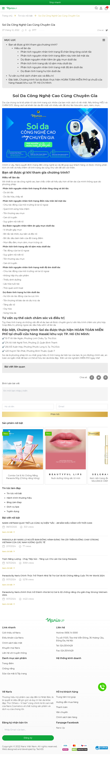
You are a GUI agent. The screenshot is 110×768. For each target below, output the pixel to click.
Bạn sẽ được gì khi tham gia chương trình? (33, 44)
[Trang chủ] (11, 8)
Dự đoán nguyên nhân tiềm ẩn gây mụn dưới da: (48, 59)
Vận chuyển (62, 712)
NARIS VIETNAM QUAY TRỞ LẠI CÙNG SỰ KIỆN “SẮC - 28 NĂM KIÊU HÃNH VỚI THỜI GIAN (47, 523)
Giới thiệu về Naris (11, 632)
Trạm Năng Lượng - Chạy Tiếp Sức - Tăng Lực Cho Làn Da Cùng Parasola (39, 559)
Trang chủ (7, 15)
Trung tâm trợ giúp (66, 697)
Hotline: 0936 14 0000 (67, 632)
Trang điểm (8, 663)
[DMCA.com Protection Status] (80, 749)
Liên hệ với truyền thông (14, 653)
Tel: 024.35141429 (64, 645)
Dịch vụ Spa (13, 506)
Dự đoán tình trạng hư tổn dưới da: (40, 71)
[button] (4, 455)
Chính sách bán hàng (66, 717)
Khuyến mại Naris (11, 648)
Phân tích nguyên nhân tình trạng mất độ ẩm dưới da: (51, 67)
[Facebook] (92, 377)
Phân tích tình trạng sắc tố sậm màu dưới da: (46, 63)
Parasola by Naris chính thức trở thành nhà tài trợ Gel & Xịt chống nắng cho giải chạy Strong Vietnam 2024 (54, 593)
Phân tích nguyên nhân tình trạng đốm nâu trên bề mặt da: (54, 55)
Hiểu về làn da (22, 48)
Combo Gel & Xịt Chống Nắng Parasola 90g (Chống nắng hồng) (23, 477)
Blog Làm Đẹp (14, 502)
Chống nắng (8, 668)
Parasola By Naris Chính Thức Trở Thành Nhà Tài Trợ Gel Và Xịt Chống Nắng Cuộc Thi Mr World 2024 (53, 575)
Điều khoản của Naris (12, 637)
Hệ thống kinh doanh (68, 658)
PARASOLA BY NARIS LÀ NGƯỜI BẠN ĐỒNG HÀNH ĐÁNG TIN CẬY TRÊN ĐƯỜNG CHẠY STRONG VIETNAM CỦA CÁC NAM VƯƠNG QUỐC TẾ (50, 541)
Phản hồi (55, 414)
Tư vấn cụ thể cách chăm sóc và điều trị (31, 75)
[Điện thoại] (102, 687)
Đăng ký (28, 738)
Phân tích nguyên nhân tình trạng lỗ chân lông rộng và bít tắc (56, 51)
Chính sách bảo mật (12, 643)
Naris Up (60, 728)
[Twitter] (107, 30)
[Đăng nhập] (101, 8)
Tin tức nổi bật (25, 15)
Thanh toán (61, 707)
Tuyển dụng (13, 511)
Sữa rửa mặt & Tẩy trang (14, 673)
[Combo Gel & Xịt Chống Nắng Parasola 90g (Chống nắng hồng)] (23, 449)
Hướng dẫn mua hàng (67, 702)
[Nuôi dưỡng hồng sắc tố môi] (66, 449)
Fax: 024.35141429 (64, 650)
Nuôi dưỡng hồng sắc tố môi (65, 478)
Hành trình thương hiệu (19, 498)
